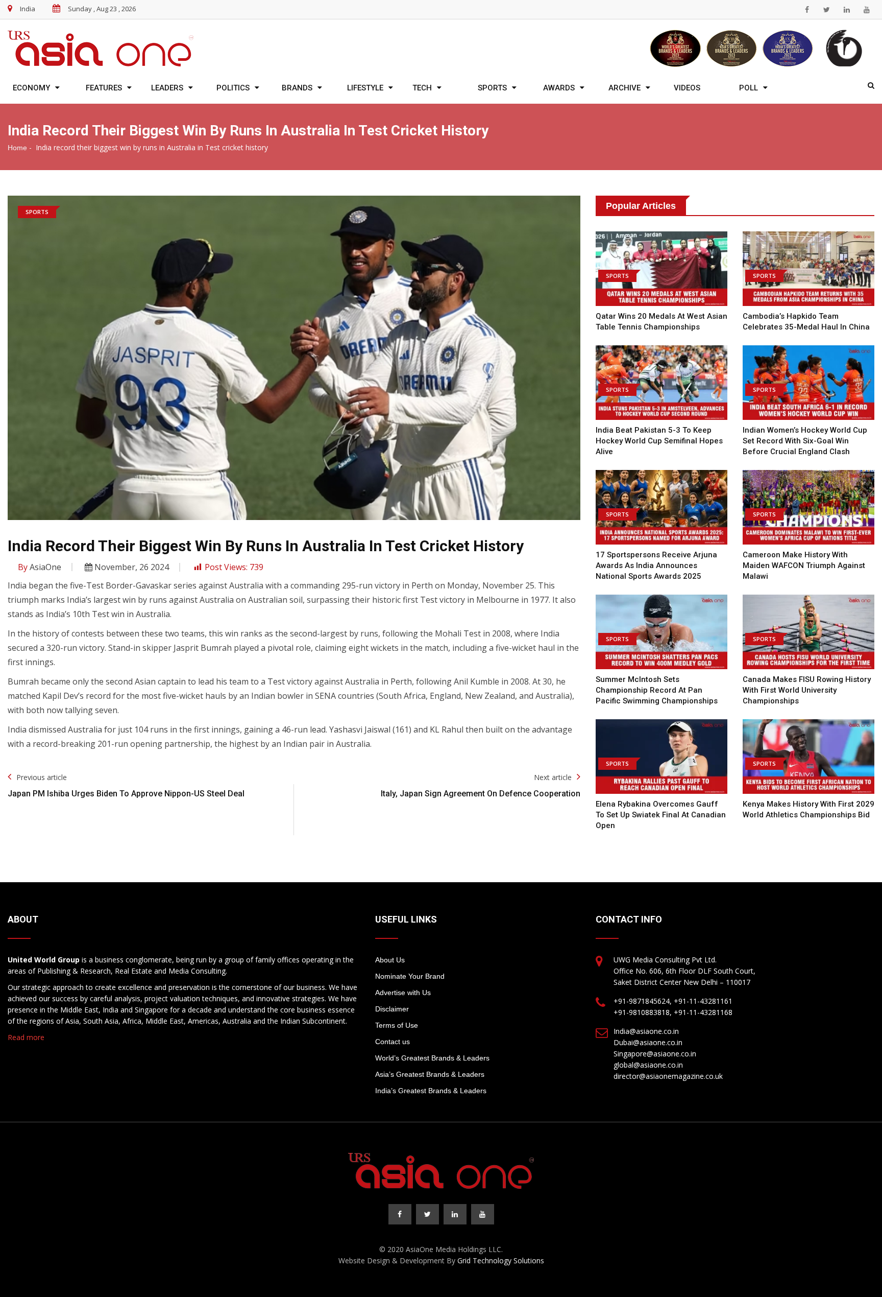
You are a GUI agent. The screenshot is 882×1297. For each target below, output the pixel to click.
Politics (233, 87)
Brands (297, 87)
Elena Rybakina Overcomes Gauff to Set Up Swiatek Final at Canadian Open (661, 814)
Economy (31, 87)
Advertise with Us (403, 992)
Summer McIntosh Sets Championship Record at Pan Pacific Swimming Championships (657, 690)
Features (104, 87)
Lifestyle (365, 87)
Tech (422, 87)
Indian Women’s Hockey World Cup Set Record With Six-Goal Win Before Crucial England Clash (805, 441)
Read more (26, 1037)
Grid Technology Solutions (500, 1260)
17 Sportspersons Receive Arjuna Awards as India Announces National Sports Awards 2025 (656, 565)
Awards (559, 87)
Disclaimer (392, 1009)
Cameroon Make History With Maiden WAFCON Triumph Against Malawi (804, 565)
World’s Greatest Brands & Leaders (432, 1058)
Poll (748, 87)
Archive (624, 87)
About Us (390, 960)
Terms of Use (396, 1025)
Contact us (392, 1041)
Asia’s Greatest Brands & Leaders (429, 1074)
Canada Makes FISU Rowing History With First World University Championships (807, 690)
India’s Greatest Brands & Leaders (430, 1091)
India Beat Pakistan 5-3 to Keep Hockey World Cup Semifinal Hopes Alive (659, 441)
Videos (687, 87)
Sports (492, 87)
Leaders (167, 87)
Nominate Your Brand (410, 976)
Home (17, 148)
